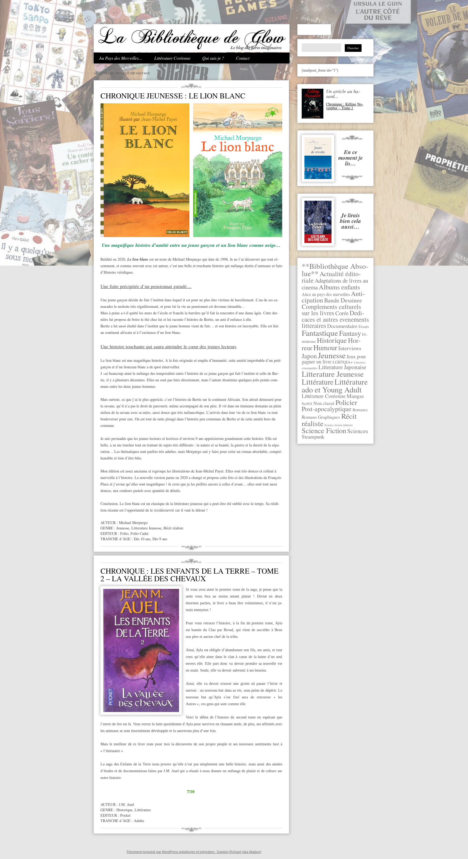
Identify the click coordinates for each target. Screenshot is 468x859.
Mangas (355, 396)
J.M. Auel (126, 804)
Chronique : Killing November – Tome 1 (344, 105)
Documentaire (342, 326)
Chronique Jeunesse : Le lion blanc (172, 95)
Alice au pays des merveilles (326, 294)
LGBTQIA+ (343, 362)
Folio (124, 533)
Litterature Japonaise (342, 367)
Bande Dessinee (343, 300)
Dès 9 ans (159, 538)
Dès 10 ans (142, 538)
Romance (360, 409)
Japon (309, 356)
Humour (325, 347)
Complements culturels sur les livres (331, 309)
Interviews (349, 348)
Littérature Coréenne (172, 58)
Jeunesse (332, 355)
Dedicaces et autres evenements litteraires (335, 319)
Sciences (357, 431)
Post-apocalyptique (327, 408)
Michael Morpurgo (133, 522)
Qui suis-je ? (213, 58)
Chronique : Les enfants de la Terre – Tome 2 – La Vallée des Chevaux (189, 574)
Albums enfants (339, 286)
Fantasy (350, 333)
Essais (364, 326)
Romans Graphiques (321, 417)
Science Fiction (324, 430)
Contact (242, 58)
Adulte (139, 820)
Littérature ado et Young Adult (335, 385)
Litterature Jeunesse (333, 374)
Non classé (323, 403)
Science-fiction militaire (338, 425)
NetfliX (307, 403)
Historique (332, 340)
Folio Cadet (139, 533)
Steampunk (313, 436)
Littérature (317, 382)
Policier (346, 402)
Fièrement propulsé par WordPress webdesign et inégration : (172, 852)
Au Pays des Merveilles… (120, 58)
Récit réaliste (173, 528)
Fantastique (320, 332)
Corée (342, 313)
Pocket (125, 815)
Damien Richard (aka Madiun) (239, 852)
